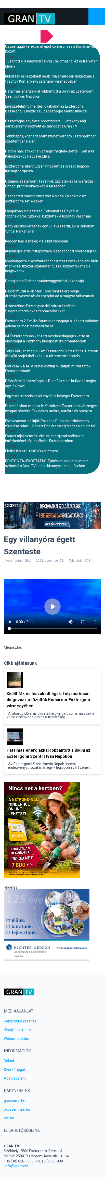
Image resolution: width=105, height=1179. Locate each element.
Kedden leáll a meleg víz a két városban (36, 241)
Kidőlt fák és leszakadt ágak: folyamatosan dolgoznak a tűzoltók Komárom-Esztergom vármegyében (48, 699)
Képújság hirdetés (18, 1030)
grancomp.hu (14, 1101)
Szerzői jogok (15, 1070)
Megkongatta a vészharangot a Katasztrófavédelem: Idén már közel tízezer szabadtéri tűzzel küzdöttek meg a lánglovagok (51, 266)
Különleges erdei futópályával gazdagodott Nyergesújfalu (51, 251)
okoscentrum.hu (17, 1109)
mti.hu (9, 1118)
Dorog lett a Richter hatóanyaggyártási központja (44, 281)
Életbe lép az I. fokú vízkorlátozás (32, 451)
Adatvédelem (15, 1078)
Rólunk (9, 1061)
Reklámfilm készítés (20, 1021)
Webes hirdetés (16, 1038)
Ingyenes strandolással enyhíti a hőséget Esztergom (47, 396)
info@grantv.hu (17, 1166)
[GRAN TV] (29, 18)
